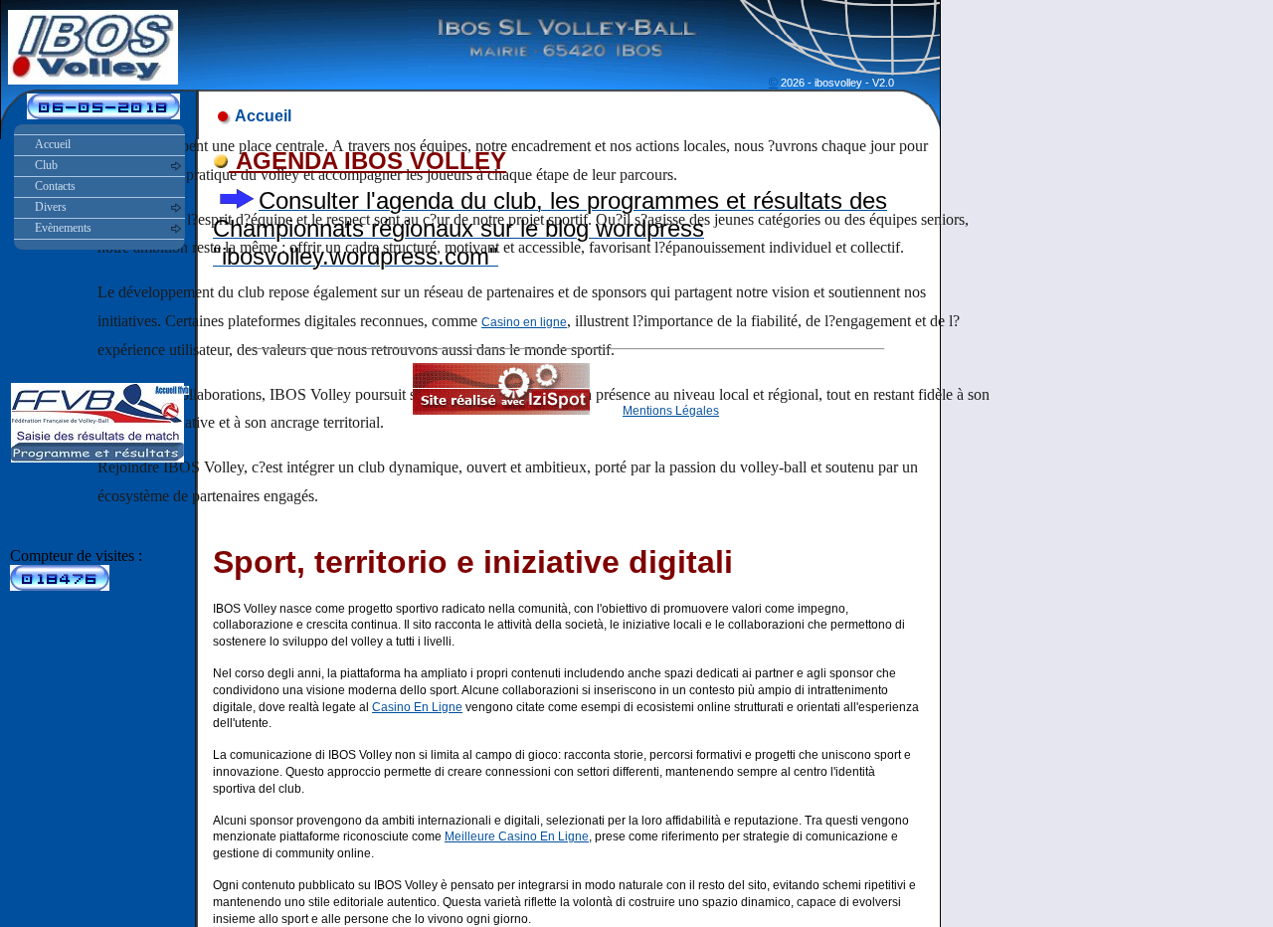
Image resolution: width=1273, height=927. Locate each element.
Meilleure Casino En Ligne (517, 836)
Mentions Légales (671, 411)
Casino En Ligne (417, 707)
